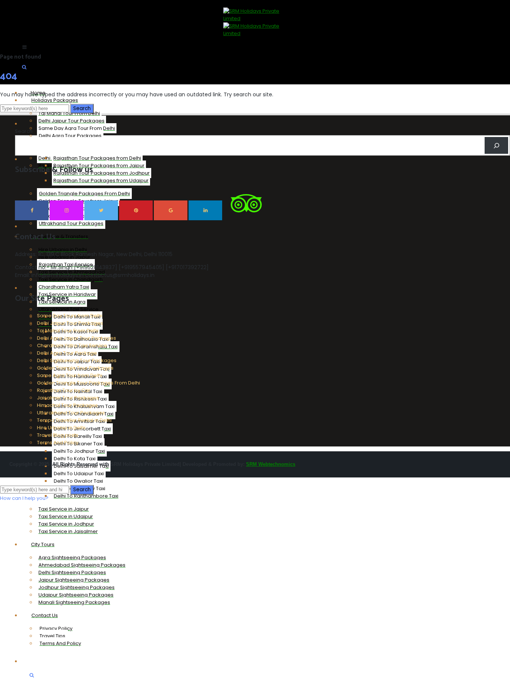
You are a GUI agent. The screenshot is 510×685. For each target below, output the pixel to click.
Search (23, 131)
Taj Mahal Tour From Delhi (68, 330)
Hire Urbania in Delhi (61, 427)
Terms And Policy (57, 442)
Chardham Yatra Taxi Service (72, 345)
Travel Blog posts (57, 435)
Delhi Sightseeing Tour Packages (76, 360)
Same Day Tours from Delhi (69, 315)
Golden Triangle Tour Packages (75, 367)
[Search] (496, 145)
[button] (24, 498)
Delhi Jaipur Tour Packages (70, 323)
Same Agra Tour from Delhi (69, 375)
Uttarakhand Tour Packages (71, 412)
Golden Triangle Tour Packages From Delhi (88, 382)
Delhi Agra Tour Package (67, 352)
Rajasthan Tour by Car (63, 390)
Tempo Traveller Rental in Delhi (74, 420)
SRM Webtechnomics (270, 464)
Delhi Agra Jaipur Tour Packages (76, 338)
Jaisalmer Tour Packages (68, 397)
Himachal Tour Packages (67, 405)
